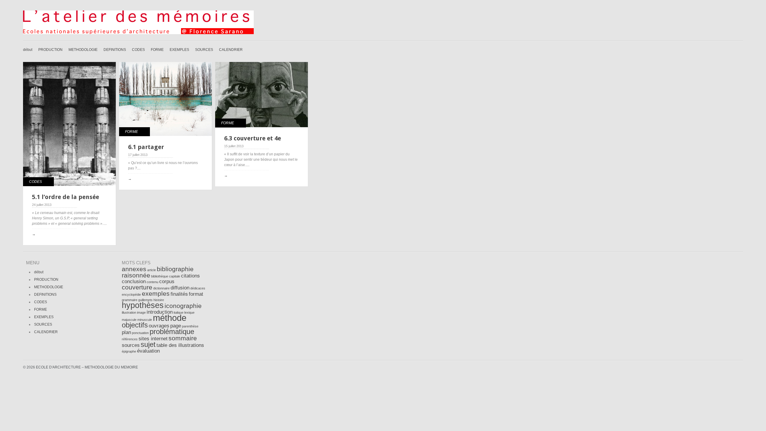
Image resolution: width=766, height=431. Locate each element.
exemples (156, 293)
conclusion (134, 281)
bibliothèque (159, 276)
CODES (138, 50)
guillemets (145, 300)
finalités (179, 294)
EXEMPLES (179, 50)
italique (178, 312)
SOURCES (204, 50)
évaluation (148, 351)
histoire (158, 300)
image (141, 312)
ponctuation (140, 333)
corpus (166, 281)
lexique (189, 312)
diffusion (180, 288)
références (130, 339)
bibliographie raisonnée (158, 272)
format (196, 294)
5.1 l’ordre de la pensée (65, 197)
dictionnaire (161, 288)
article (151, 270)
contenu (152, 282)
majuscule (129, 319)
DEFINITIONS (115, 50)
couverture (137, 287)
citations (190, 276)
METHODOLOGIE (83, 50)
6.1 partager (146, 147)
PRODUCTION (50, 50)
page (175, 326)
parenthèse (190, 326)
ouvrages (159, 326)
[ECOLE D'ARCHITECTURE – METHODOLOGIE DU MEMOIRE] (138, 33)
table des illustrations (180, 345)
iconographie (183, 305)
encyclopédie (131, 294)
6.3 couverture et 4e (252, 138)
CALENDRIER (231, 50)
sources (131, 345)
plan (126, 332)
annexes (134, 268)
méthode (169, 318)
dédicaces (197, 288)
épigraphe (129, 351)
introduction (160, 312)
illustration (129, 312)
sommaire (182, 338)
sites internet (153, 339)
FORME (157, 50)
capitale (174, 276)
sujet (148, 344)
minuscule (144, 319)
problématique (172, 331)
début (27, 50)
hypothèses (143, 305)
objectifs (135, 325)
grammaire (129, 300)
